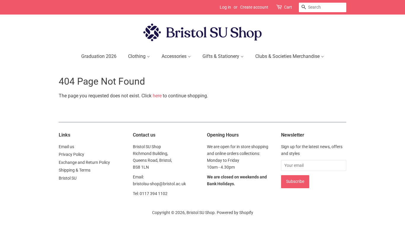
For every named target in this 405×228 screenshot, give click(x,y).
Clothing (137, 56)
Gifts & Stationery (221, 56)
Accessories (175, 56)
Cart (288, 7)
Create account (254, 7)
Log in (225, 7)
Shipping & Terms (74, 170)
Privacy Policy (71, 154)
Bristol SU (67, 178)
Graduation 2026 (99, 56)
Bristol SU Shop (200, 212)
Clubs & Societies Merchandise (288, 56)
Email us (66, 146)
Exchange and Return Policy (84, 162)
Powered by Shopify (235, 212)
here (157, 96)
